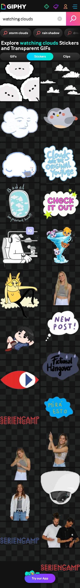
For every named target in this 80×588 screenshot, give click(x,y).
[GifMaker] (46, 6)
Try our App (40, 578)
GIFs (13, 56)
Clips (66, 56)
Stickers (40, 56)
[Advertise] (56, 6)
